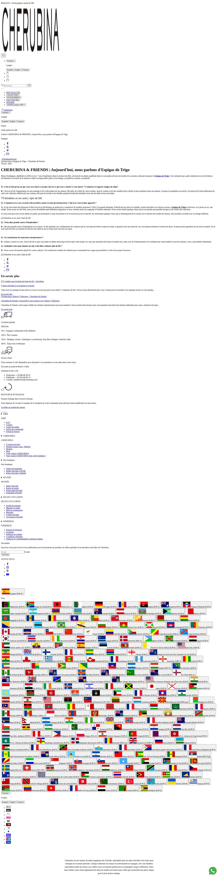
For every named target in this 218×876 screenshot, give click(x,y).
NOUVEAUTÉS (13, 92)
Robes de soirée (12, 488)
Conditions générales (14, 537)
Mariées (9, 449)
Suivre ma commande (14, 429)
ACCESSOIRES (13, 98)
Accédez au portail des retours (13, 407)
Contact (9, 425)
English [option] (17, 70)
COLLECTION (12, 95)
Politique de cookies (14, 534)
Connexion (8, 110)
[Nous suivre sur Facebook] (7, 565)
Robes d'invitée (12, 486)
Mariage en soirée (13, 508)
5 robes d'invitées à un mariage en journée (17, 286)
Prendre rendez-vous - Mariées (18, 447)
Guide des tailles (12, 427)
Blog (8, 451)
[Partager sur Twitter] (7, 148)
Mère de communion (14, 510)
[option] (13, 604)
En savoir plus (6, 294)
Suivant (13, 159)
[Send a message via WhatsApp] (213, 871)
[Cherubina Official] (60, 52)
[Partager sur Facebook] (7, 144)
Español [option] (10, 70)
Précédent (6, 159)
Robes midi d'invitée (14, 490)
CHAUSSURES (13, 100)
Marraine (9, 512)
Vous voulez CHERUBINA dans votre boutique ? (26, 456)
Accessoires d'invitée (14, 517)
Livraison (10, 532)
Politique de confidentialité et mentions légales (24, 539)
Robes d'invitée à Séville (16, 471)
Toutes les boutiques (14, 469)
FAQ (8, 422)
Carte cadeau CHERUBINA (17, 453)
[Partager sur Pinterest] (7, 151)
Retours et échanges (14, 530)
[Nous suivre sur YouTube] (7, 575)
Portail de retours (13, 432)
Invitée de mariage (13, 506)
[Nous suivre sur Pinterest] (7, 572)
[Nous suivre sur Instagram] (7, 568)
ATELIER (10, 102)
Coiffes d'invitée (12, 515)
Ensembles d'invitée (14, 493)
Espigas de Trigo (162, 176)
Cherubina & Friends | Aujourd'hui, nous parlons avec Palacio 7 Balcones (30, 301)
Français (10, 61)
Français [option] (25, 70)
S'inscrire (5, 555)
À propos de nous (13, 444)
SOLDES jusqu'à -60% (15, 105)
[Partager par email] (7, 155)
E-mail (27, 552)
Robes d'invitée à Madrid (16, 473)
